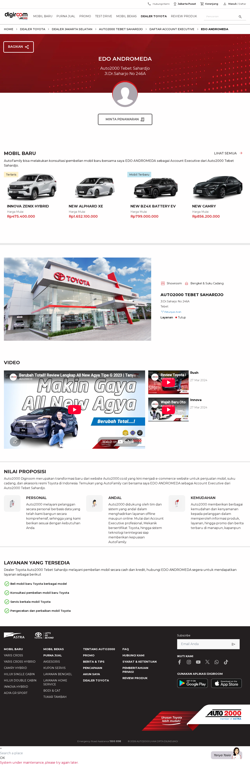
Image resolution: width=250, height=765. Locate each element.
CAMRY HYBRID (15, 668)
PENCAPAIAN (92, 668)
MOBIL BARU (13, 649)
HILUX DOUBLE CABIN (20, 680)
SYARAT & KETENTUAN (139, 661)
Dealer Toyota (154, 16)
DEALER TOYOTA (96, 680)
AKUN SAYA (91, 674)
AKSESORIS (51, 661)
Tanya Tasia (222, 755)
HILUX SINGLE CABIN (19, 674)
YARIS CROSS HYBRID (20, 661)
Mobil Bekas (126, 16)
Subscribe (183, 635)
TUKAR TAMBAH (55, 697)
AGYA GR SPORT (15, 693)
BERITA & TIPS (93, 661)
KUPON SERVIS (54, 668)
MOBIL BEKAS (53, 649)
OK (2, 758)
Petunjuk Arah (172, 311)
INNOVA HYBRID (16, 686)
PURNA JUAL (52, 655)
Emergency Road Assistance (99, 741)
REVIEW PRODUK (134, 678)
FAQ (125, 649)
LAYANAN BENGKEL (57, 674)
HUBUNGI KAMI (133, 655)
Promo (85, 16)
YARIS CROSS (13, 655)
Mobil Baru (42, 16)
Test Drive (103, 16)
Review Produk (184, 16)
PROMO (89, 655)
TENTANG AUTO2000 (99, 649)
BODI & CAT (51, 690)
